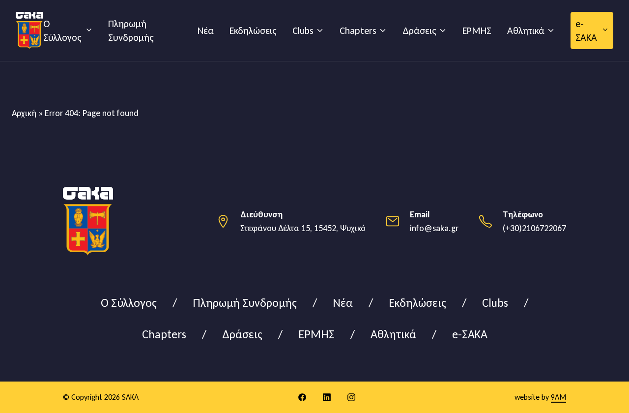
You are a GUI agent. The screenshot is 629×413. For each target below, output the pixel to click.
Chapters (358, 30)
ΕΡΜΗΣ (476, 30)
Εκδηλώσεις (253, 30)
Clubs (303, 30)
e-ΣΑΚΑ (586, 30)
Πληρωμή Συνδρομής (131, 30)
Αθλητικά (525, 30)
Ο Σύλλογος (62, 30)
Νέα (206, 30)
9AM (558, 397)
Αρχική (24, 113)
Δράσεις (419, 30)
